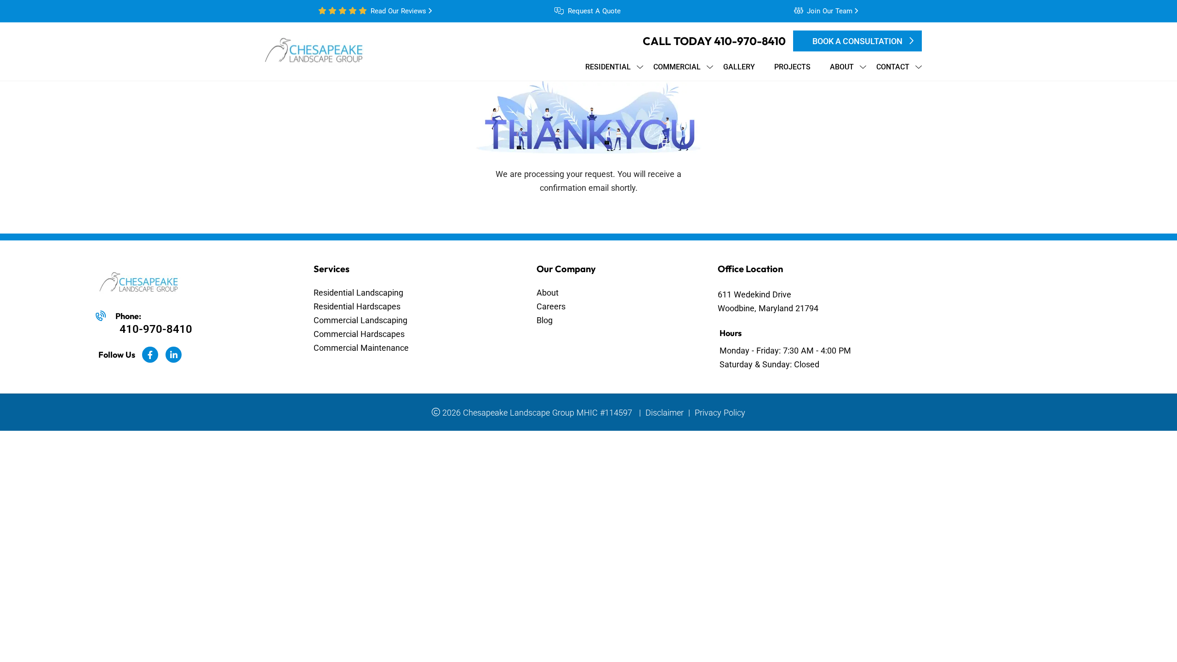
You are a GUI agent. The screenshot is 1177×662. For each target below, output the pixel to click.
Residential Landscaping (358, 292)
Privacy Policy (720, 412)
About (548, 292)
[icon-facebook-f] (150, 355)
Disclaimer (665, 412)
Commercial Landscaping (360, 320)
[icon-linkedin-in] (174, 355)
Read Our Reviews (398, 11)
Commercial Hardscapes (359, 334)
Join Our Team (829, 11)
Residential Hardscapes (357, 306)
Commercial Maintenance (361, 348)
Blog (545, 320)
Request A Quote (594, 11)
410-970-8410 (750, 41)
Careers (551, 306)
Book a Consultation (857, 41)
